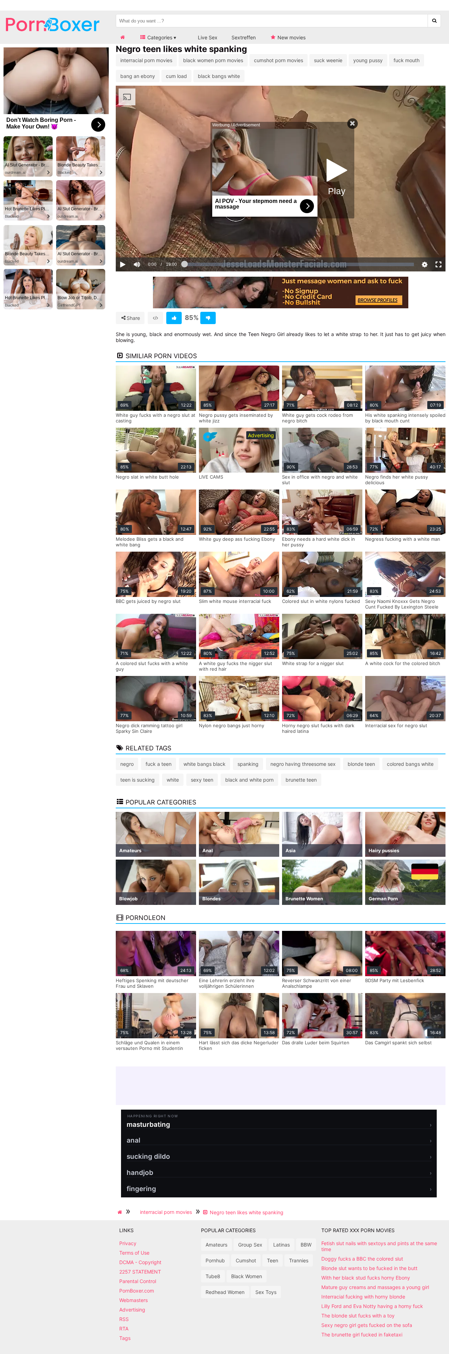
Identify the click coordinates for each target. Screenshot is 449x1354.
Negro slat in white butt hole (147, 477)
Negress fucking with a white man (402, 539)
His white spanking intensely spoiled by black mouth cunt (405, 417)
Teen (272, 1260)
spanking (248, 764)
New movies (291, 37)
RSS (124, 1319)
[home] (121, 1212)
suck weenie (328, 60)
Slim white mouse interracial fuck (235, 601)
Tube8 (213, 1276)
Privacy (127, 1243)
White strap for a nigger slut (313, 663)
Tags (124, 1338)
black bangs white (219, 76)
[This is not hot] (208, 318)
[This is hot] (174, 318)
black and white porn (249, 780)
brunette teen (301, 780)
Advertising (132, 1310)
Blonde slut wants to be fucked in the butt (369, 1268)
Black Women (246, 1276)
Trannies (298, 1260)
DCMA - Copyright (140, 1262)
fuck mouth (407, 60)
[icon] (122, 37)
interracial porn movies (146, 60)
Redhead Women (225, 1292)
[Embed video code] (155, 318)
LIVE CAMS (211, 477)
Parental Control (137, 1281)
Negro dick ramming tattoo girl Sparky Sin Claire (149, 728)
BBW (306, 1245)
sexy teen (202, 780)
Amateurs (216, 1245)
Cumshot (246, 1260)
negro (127, 764)
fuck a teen (159, 764)
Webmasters (133, 1300)
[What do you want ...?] (434, 20)
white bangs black (204, 764)
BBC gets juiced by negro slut (148, 601)
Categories (159, 37)
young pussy (368, 60)
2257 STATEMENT (140, 1272)
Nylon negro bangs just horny (231, 725)
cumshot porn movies (278, 60)
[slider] (148, 242)
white (173, 780)
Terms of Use (134, 1253)
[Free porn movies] (52, 37)
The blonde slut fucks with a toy (358, 1316)
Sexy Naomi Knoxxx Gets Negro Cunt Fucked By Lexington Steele (401, 604)
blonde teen (361, 764)
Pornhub (215, 1260)
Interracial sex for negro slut (396, 725)
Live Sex (206, 37)
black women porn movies (213, 60)
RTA (123, 1329)
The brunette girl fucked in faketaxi (361, 1334)
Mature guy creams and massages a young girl (375, 1287)
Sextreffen (244, 37)
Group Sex (250, 1245)
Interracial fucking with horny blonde (363, 1297)
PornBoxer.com (136, 1291)
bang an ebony (137, 76)
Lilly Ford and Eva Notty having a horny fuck (372, 1306)
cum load (176, 76)
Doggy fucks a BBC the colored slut (362, 1259)
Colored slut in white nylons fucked (321, 601)
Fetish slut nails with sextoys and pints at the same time (379, 1246)
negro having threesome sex (303, 764)
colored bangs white (410, 764)
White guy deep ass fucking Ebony (237, 539)
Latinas (281, 1245)
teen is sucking (137, 780)
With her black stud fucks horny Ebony (365, 1278)
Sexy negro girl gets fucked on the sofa (366, 1325)
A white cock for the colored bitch (402, 663)
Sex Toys (265, 1292)
